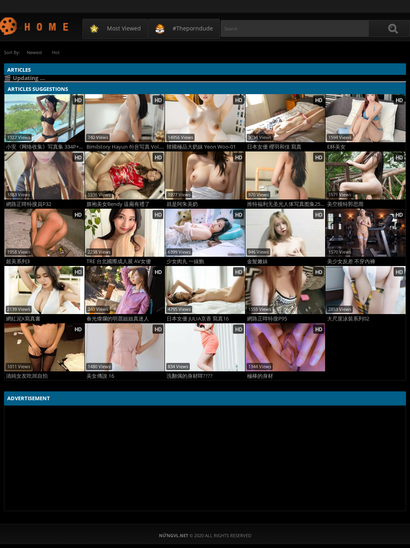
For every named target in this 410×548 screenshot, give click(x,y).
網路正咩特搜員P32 (28, 204)
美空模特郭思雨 (345, 204)
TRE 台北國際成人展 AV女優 (118, 261)
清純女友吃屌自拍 (27, 376)
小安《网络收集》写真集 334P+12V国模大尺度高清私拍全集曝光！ (45, 146)
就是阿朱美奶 (182, 204)
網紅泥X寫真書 (23, 318)
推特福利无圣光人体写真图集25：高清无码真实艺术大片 (286, 204)
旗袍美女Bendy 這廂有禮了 (118, 204)
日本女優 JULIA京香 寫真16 (198, 318)
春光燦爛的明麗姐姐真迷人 (117, 318)
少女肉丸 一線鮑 (185, 261)
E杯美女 (336, 146)
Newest (34, 52)
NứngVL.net (34, 26)
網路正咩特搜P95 (267, 318)
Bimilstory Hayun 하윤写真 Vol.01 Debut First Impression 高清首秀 (125, 146)
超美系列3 (18, 261)
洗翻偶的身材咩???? (190, 376)
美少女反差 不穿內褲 (351, 261)
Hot (56, 52)
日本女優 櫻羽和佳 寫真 (274, 146)
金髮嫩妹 (257, 261)
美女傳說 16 (100, 376)
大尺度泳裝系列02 (348, 318)
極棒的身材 (260, 376)
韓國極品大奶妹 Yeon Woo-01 (201, 146)
